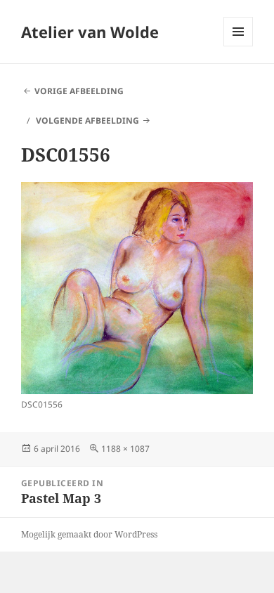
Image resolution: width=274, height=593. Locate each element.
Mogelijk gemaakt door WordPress (89, 534)
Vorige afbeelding (79, 91)
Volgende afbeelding (87, 120)
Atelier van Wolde (90, 31)
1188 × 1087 (125, 449)
